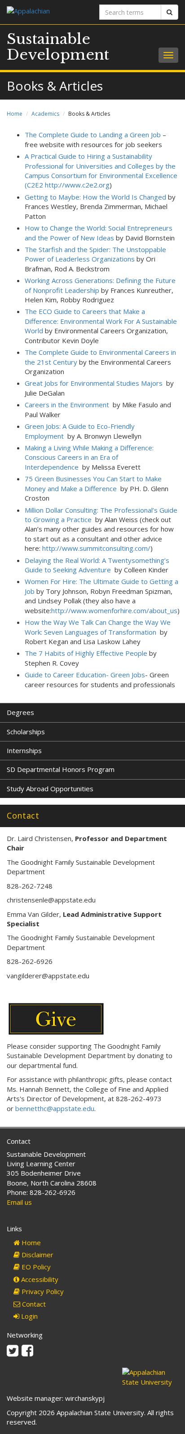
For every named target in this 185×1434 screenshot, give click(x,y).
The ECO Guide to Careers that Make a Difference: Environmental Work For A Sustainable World (101, 321)
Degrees (20, 712)
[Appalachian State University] (46, 11)
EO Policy (35, 1266)
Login (28, 1316)
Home (14, 114)
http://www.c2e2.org (77, 184)
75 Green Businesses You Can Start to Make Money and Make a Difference (93, 483)
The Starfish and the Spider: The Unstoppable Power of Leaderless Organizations (95, 254)
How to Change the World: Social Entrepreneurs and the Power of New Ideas (98, 232)
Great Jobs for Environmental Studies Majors (94, 383)
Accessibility (38, 1279)
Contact (33, 1303)
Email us (19, 1202)
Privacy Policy (42, 1291)
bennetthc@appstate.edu (54, 1108)
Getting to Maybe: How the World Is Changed (95, 196)
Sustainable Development (58, 47)
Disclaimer (36, 1254)
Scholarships (26, 731)
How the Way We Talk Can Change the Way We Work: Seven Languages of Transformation (98, 627)
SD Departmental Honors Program (61, 769)
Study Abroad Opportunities (50, 788)
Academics (45, 114)
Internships (24, 750)
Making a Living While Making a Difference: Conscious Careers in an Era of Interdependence (89, 457)
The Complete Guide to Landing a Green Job (93, 134)
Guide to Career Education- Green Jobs (85, 674)
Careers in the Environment (67, 404)
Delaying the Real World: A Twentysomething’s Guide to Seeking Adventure (97, 565)
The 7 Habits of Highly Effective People (86, 653)
